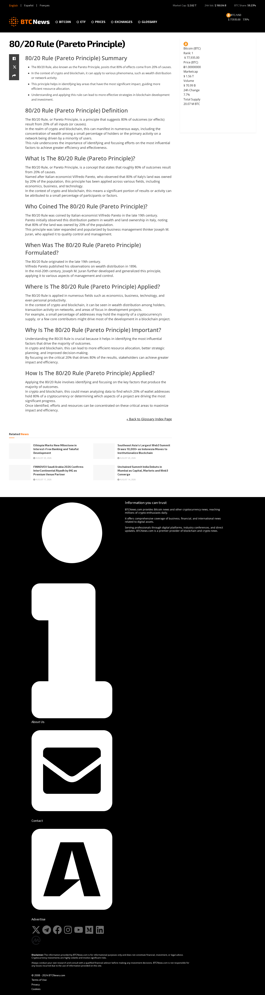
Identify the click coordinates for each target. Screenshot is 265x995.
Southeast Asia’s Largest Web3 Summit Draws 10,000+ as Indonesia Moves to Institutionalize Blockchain (144, 449)
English (13, 5)
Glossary (149, 21)
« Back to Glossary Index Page (149, 419)
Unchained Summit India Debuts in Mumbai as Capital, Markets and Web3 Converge (143, 470)
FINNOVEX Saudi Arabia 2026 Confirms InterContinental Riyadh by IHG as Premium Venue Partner (58, 470)
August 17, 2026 (43, 479)
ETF (83, 21)
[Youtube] (78, 929)
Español (29, 5)
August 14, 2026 (127, 479)
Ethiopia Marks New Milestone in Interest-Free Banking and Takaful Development (56, 449)
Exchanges (123, 21)
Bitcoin (65, 21)
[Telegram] (46, 929)
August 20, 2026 (43, 458)
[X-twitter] (36, 929)
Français (45, 5)
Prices (100, 21)
